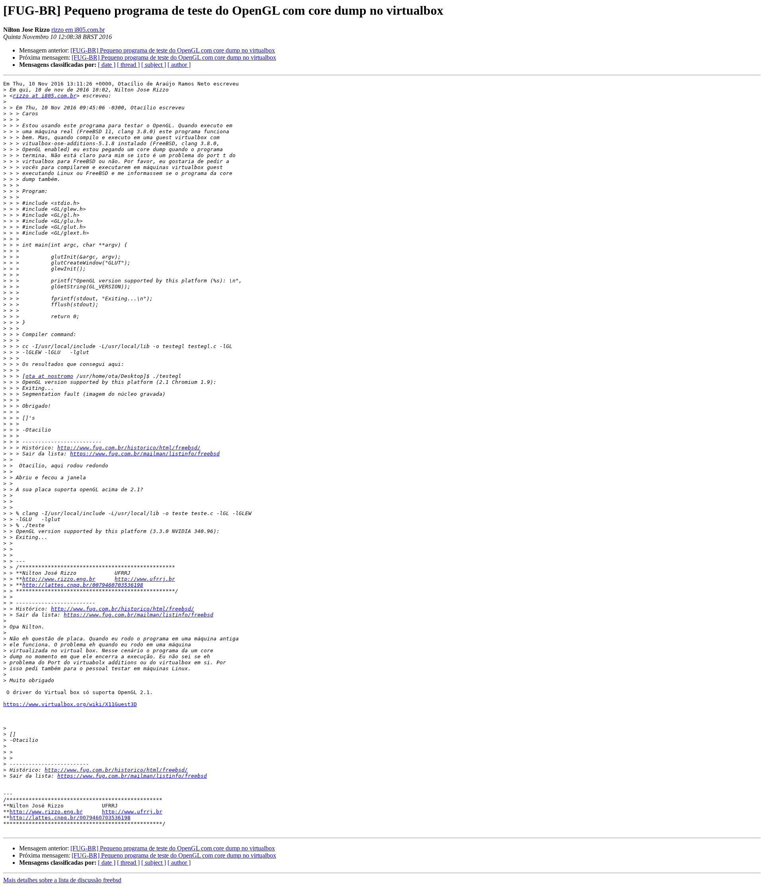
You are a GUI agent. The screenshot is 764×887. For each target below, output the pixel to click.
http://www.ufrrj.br (145, 579)
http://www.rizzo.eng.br (59, 579)
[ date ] (106, 64)
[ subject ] (153, 64)
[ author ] (179, 64)
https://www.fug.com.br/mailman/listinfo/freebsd (145, 454)
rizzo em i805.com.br (78, 29)
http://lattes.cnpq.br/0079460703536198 (82, 585)
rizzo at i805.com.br (44, 96)
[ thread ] (128, 64)
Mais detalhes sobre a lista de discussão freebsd (62, 880)
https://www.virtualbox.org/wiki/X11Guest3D (70, 704)
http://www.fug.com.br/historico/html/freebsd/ (129, 448)
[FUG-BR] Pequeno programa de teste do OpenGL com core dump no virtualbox (172, 50)
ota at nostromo (49, 376)
